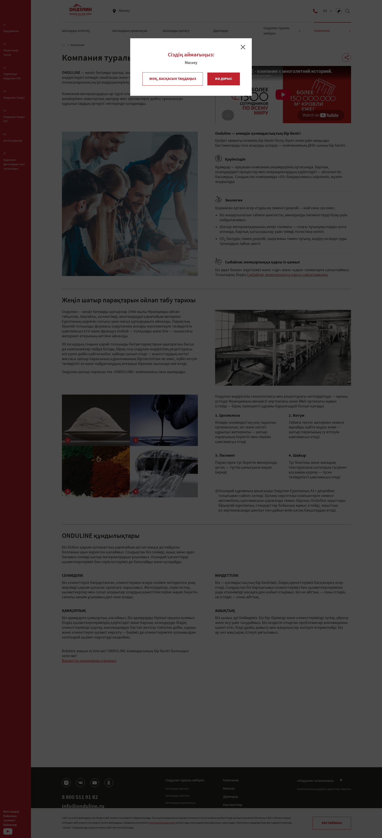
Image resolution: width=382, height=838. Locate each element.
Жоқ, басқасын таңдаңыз (172, 79)
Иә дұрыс (223, 79)
